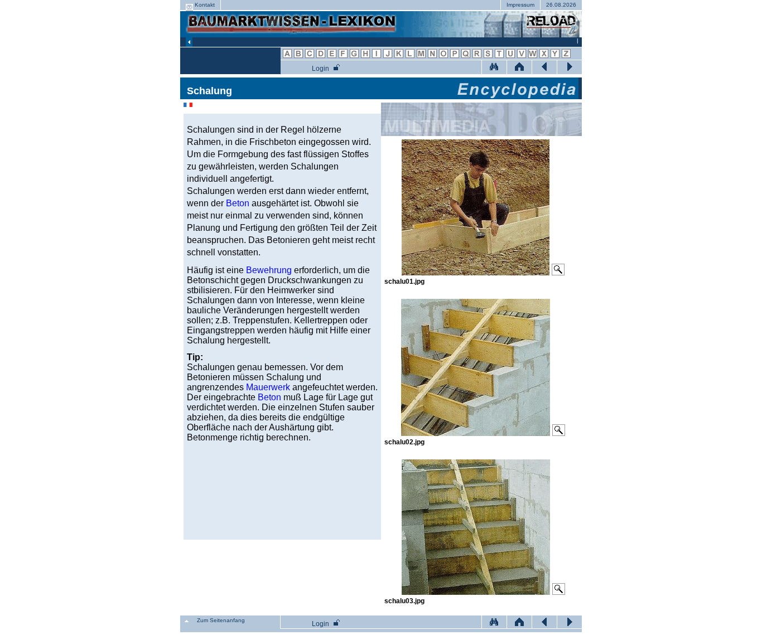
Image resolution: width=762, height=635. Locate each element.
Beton (237, 203)
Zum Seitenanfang (221, 620)
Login (320, 68)
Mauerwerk (268, 387)
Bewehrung (269, 270)
